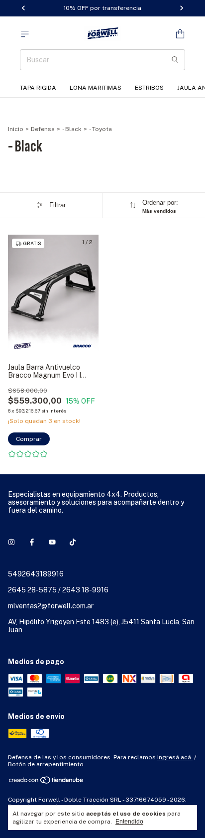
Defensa (43, 129)
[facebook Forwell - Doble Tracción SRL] (31, 542)
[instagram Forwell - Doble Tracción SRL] (11, 542)
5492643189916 (36, 574)
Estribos (149, 87)
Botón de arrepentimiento (46, 764)
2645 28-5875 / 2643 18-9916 (58, 590)
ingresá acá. (175, 757)
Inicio (15, 129)
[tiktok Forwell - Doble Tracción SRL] (72, 542)
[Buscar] (175, 59)
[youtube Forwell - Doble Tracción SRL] (52, 542)
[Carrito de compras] (180, 34)
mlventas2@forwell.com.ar (51, 606)
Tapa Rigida (38, 87)
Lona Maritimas (95, 87)
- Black (72, 129)
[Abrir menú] (25, 34)
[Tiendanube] (46, 782)
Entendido (129, 821)
